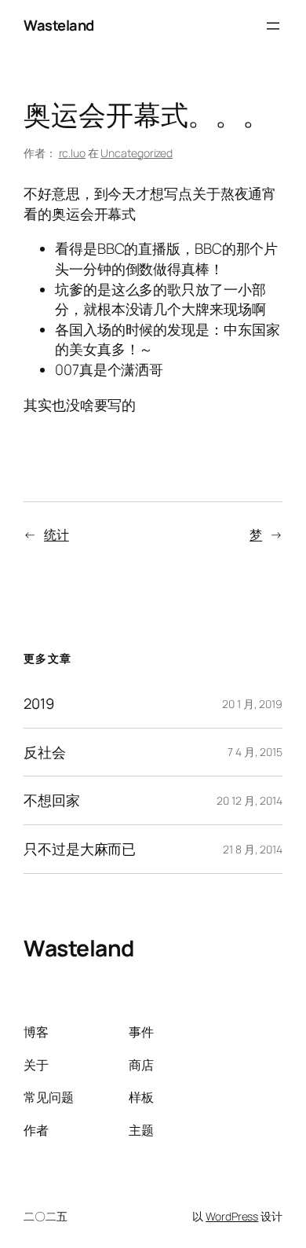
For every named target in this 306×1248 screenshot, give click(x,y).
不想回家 (52, 800)
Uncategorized (136, 152)
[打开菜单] (273, 26)
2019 (39, 704)
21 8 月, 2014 (252, 849)
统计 (56, 534)
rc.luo (72, 152)
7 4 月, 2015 (255, 751)
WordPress (232, 1216)
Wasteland (59, 25)
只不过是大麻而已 (80, 849)
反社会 (45, 752)
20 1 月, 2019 (252, 703)
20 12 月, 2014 (249, 800)
